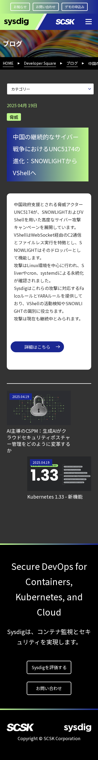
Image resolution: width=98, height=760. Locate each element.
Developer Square (40, 63)
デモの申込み (74, 6)
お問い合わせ (46, 6)
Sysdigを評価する (49, 667)
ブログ (72, 63)
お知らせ (20, 6)
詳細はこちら (37, 347)
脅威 (14, 117)
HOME (8, 63)
